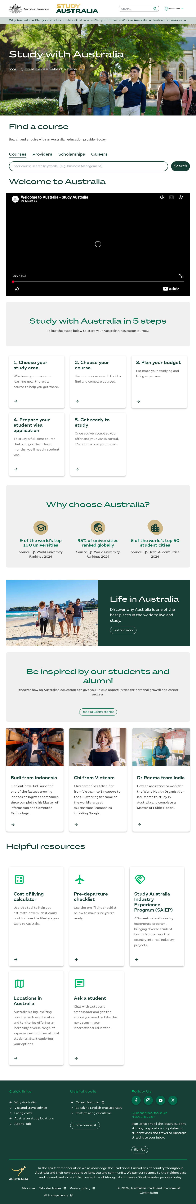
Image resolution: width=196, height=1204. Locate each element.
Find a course (85, 1125)
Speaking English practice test (99, 1108)
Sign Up (139, 1149)
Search (180, 166)
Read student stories (98, 712)
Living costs (23, 1113)
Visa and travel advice (30, 1108)
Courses (17, 154)
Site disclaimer (50, 1188)
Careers (99, 154)
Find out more (123, 630)
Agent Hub (22, 1124)
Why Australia (22, 20)
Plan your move (108, 20)
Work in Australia (137, 20)
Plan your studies (50, 20)
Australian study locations (34, 1118)
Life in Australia (79, 20)
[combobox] (135, 8)
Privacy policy (80, 1188)
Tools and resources (169, 20)
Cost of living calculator (93, 1113)
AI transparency (56, 1195)
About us (28, 1188)
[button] (174, 8)
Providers (42, 154)
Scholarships (71, 154)
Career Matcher (88, 1102)
